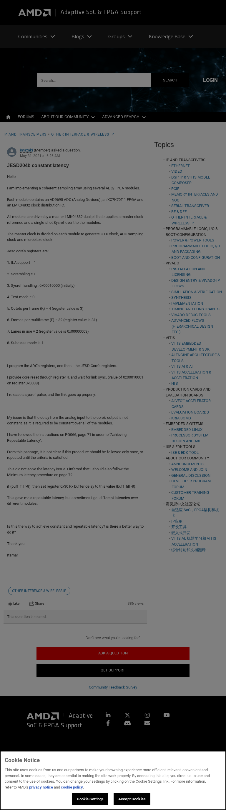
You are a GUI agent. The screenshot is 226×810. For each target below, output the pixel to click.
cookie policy (72, 787)
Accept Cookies (132, 799)
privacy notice (41, 787)
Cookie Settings (90, 799)
